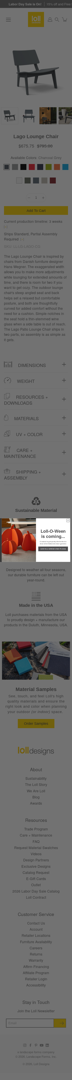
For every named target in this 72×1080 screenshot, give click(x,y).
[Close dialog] (67, 520)
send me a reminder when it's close (53, 549)
